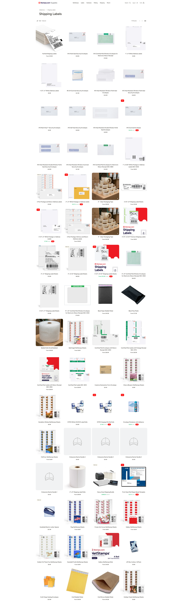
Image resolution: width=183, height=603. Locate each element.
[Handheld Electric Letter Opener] (49, 511)
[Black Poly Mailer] (133, 295)
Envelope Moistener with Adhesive (133, 422)
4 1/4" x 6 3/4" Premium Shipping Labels (133, 237)
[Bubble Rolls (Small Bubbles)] (49, 332)
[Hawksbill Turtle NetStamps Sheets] (77, 546)
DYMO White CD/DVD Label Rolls (77, 422)
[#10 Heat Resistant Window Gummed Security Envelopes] (77, 149)
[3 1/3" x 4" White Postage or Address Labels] (49, 221)
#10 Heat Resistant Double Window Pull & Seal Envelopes (105, 129)
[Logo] (48, 3)
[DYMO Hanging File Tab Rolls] (105, 406)
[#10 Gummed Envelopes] (133, 112)
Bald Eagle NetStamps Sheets (77, 348)
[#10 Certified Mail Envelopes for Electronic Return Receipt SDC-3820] (105, 149)
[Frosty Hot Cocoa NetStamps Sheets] (105, 511)
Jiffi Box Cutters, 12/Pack (133, 562)
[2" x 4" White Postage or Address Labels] (77, 186)
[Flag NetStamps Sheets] (77, 511)
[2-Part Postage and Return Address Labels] (49, 186)
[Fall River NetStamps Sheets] (49, 441)
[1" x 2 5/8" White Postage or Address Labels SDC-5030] (133, 149)
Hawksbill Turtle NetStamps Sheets (77, 562)
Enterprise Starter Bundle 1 (49, 492)
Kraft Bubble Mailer (77, 597)
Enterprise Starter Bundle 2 (134, 457)
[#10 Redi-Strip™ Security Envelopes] (49, 112)
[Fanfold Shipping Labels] (49, 38)
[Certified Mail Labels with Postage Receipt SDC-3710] (133, 332)
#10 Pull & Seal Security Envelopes (77, 53)
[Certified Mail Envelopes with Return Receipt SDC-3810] (105, 332)
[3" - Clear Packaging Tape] (105, 221)
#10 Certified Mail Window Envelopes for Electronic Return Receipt (105, 55)
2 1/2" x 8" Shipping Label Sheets (133, 202)
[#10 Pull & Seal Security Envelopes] (77, 38)
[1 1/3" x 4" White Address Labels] (49, 75)
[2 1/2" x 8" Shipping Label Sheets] (133, 186)
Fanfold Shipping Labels (49, 53)
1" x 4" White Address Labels (133, 53)
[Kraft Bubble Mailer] (77, 581)
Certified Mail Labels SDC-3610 (77, 385)
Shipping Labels (51, 10)
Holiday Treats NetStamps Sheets (134, 597)
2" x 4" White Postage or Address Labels (77, 202)
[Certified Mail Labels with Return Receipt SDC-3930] (49, 369)
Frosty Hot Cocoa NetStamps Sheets (106, 527)
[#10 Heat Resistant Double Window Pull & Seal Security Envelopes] (49, 149)
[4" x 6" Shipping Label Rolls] (77, 476)
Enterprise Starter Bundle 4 (77, 457)
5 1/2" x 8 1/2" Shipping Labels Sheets (106, 274)
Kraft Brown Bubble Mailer (105, 597)
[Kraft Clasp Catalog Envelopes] (49, 581)
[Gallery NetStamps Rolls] (105, 546)
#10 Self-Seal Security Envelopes (77, 128)
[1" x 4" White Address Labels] (133, 38)
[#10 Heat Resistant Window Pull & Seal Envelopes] (105, 75)
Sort (42, 20)
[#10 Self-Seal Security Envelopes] (77, 112)
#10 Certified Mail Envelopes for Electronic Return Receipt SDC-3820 (105, 166)
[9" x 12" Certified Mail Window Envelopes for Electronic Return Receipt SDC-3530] (77, 295)
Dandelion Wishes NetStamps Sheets (49, 422)
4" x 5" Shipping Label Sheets (49, 274)
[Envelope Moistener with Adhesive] (133, 406)
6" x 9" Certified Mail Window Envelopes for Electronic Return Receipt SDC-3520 (134, 275)
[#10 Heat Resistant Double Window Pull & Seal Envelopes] (105, 112)
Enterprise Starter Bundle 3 (106, 457)
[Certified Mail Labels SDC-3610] (77, 369)
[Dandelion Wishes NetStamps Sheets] (49, 406)
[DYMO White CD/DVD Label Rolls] (77, 406)
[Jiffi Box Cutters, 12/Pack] (133, 546)
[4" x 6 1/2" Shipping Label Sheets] (77, 258)
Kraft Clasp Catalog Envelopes (49, 597)
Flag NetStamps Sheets (77, 527)
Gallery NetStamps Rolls (105, 562)
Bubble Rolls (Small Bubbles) (49, 348)
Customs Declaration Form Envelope (105, 385)
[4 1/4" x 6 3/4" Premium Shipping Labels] (133, 221)
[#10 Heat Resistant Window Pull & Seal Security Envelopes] (133, 75)
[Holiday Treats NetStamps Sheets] (133, 581)
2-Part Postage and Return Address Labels (49, 202)
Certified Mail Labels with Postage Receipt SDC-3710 (133, 349)
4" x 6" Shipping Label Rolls (77, 492)
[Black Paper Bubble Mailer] (105, 295)
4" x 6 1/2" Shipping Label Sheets (77, 274)
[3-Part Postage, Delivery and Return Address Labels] (77, 221)
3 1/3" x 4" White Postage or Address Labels (49, 238)
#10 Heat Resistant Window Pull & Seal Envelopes (105, 92)
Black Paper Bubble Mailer (105, 311)
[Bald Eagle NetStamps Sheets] (77, 332)
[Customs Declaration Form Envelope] (105, 369)
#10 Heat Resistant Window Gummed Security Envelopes (77, 166)
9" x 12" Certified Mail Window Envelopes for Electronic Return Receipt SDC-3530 (77, 312)
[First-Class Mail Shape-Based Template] (133, 476)
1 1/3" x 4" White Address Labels (49, 91)
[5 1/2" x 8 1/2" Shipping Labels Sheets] (105, 258)
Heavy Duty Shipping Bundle (105, 492)
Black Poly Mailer (134, 311)
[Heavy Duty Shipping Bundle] (105, 476)
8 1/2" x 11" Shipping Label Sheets (49, 311)
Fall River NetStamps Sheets (49, 457)
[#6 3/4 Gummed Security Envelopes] (77, 75)
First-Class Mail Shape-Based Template (133, 492)
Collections (42, 10)
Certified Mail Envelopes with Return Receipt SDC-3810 (105, 349)
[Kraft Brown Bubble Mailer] (105, 581)
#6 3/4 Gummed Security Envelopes (77, 91)
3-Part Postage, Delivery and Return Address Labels (77, 238)
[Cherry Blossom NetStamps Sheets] (133, 369)
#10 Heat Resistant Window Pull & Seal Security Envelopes (133, 92)
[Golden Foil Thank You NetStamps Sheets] (49, 546)
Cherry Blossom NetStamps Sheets (133, 385)
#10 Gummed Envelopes (133, 128)
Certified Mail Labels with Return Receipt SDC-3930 (49, 386)
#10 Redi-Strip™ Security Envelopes (49, 128)
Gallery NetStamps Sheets (133, 527)
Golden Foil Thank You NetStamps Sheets (49, 562)
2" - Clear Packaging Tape (105, 202)
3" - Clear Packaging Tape (105, 237)
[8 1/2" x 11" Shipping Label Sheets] (49, 295)
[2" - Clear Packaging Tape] (105, 186)
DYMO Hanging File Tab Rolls (105, 422)
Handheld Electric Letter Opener (49, 527)
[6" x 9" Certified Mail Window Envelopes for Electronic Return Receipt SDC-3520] (133, 258)
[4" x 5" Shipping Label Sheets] (49, 258)
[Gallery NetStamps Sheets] (133, 511)
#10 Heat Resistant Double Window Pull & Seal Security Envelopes (49, 166)
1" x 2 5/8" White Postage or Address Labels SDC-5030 (133, 166)
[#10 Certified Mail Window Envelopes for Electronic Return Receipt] (105, 38)
